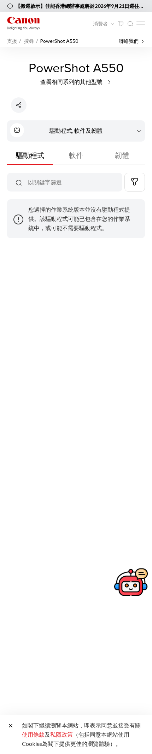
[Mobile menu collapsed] (140, 23)
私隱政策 (61, 734)
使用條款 (33, 734)
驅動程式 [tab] (30, 155)
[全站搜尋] (130, 24)
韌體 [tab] (122, 155)
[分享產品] (19, 105)
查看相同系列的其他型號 (72, 81)
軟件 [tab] (76, 155)
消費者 (101, 24)
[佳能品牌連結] (23, 23)
